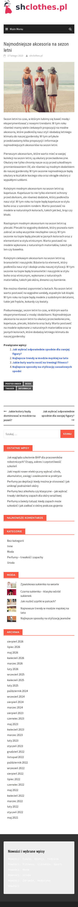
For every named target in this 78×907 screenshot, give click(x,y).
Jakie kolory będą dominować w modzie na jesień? (20, 415)
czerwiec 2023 (15, 718)
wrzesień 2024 (15, 696)
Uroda (11, 562)
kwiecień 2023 (15, 729)
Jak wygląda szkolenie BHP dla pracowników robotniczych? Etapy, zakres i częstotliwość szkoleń (34, 461)
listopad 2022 (15, 757)
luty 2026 (12, 669)
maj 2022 (12, 790)
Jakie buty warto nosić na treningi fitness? (40, 362)
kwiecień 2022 (15, 795)
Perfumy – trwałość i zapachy (25, 557)
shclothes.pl (36, 55)
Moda (28, 383)
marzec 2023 (15, 735)
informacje (24, 388)
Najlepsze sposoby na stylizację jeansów (45, 618)
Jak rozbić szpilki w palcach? (38, 601)
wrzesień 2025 (15, 674)
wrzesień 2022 (15, 768)
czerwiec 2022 (15, 784)
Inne (10, 546)
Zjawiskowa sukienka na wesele (39, 584)
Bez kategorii (15, 540)
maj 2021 (12, 817)
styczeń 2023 (15, 746)
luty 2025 (12, 685)
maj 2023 (12, 724)
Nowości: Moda (18, 869)
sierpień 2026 (15, 641)
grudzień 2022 (15, 751)
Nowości (13, 886)
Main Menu (16, 29)
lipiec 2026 (13, 647)
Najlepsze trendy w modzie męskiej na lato (40, 358)
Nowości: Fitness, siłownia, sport (35, 864)
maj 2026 (12, 652)
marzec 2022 (15, 801)
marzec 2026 (15, 663)
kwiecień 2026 (15, 658)
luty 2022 (12, 806)
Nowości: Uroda (19, 875)
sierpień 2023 (15, 713)
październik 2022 (17, 762)
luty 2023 (12, 740)
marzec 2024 (15, 707)
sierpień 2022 (15, 773)
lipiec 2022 (13, 779)
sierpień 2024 (15, 702)
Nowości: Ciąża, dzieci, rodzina (33, 859)
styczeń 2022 (15, 812)
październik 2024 (17, 691)
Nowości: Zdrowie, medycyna (29, 880)
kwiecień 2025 (15, 680)
